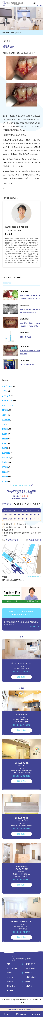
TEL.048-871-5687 (21, 724)
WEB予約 (23, 1014)
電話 (8, 1014)
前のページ (7, 277)
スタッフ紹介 (30, 968)
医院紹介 (28, 973)
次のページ (17, 277)
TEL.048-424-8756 (21, 931)
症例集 (28, 981)
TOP (8, 964)
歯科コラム (11, 986)
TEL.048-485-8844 (21, 671)
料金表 (9, 973)
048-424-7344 (29, 504)
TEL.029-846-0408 (21, 879)
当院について (30, 964)
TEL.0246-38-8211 (21, 775)
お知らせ (28, 986)
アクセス (36, 1014)
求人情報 (10, 990)
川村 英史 (9, 234)
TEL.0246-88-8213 (21, 828)
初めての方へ (12, 968)
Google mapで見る (33, 576)
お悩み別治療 (30, 977)
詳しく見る (33, 626)
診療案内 (10, 981)
